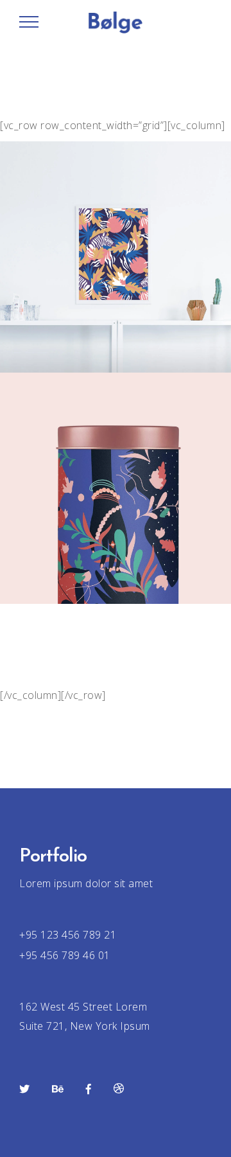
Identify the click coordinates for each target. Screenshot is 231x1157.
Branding (112, 690)
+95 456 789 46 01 (64, 955)
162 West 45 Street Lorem (83, 1007)
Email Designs (116, 707)
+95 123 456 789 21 (67, 935)
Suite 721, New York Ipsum (84, 1026)
